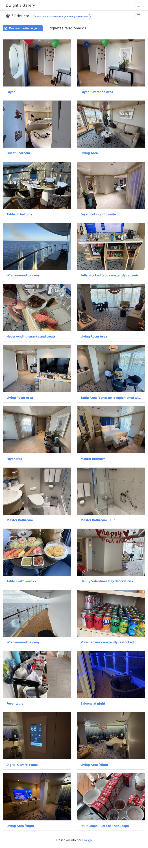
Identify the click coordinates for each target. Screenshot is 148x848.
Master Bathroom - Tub (98, 520)
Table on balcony (19, 214)
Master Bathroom (19, 520)
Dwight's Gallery (20, 5)
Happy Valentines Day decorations (106, 581)
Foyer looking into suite (98, 214)
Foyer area (14, 459)
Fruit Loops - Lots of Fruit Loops (104, 826)
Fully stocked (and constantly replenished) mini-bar (111, 275)
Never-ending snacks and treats (31, 336)
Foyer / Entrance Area (96, 92)
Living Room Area (93, 336)
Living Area (89, 153)
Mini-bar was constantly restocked (107, 642)
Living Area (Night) (95, 765)
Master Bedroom (93, 459)
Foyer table (14, 703)
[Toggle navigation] (138, 5)
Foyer (10, 92)
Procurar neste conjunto (24, 28)
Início (8, 16)
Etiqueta (21, 16)
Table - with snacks (21, 581)
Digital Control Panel (22, 765)
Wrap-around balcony (23, 275)
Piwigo (87, 840)
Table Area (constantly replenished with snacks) (111, 397)
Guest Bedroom (18, 153)
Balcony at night (92, 703)
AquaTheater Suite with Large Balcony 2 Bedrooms (62, 16)
